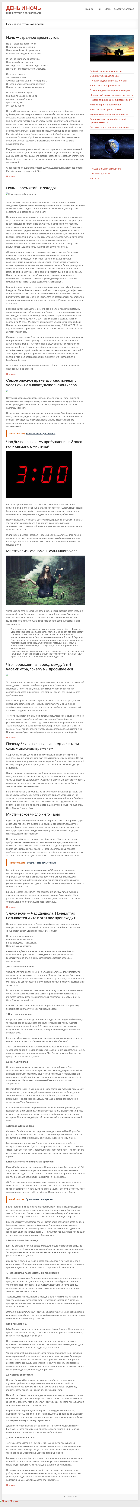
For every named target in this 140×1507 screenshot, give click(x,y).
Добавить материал (124, 9)
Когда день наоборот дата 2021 (105, 109)
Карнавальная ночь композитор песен (109, 114)
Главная (89, 9)
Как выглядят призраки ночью (105, 85)
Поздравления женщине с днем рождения (111, 99)
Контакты (94, 178)
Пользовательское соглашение (105, 168)
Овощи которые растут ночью (104, 75)
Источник (11, 176)
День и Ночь (23, 8)
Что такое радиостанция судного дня (108, 80)
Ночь (99, 9)
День (107, 9)
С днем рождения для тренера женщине (110, 90)
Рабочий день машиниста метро (106, 71)
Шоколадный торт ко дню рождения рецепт (111, 95)
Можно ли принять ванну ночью (105, 104)
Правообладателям (100, 173)
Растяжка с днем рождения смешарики (109, 127)
